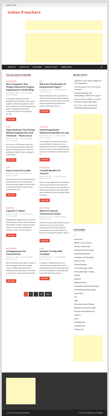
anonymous (43, 127)
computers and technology (84, 257)
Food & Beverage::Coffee (83, 268)
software (77, 315)
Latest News (78, 293)
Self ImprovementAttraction (84, 311)
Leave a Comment (11, 95)
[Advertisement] (64, 25)
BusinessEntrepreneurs (82, 254)
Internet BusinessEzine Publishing (86, 286)
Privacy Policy (51, 67)
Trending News (79, 322)
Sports (76, 318)
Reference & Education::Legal (85, 308)
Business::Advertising (82, 246)
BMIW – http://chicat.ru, (83, 243)
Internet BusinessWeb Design (85, 290)
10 (41, 294)
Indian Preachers (24, 12)
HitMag (100, 413)
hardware (77, 279)
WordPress (91, 413)
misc (40, 81)
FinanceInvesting (80, 264)
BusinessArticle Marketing (84, 250)
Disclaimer (37, 67)
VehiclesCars (79, 329)
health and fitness (80, 282)
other (8, 127)
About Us (12, 67)
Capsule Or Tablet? (15, 210)
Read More (11, 119)
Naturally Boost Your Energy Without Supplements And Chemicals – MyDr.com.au (20, 132)
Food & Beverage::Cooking (84, 272)
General (77, 275)
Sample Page (66, 67)
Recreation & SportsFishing (84, 304)
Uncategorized (11, 81)
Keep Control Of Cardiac (18, 170)
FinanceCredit (79, 261)
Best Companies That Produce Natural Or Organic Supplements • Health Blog (20, 87)
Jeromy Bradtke (27, 93)
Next (48, 294)
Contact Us (24, 67)
